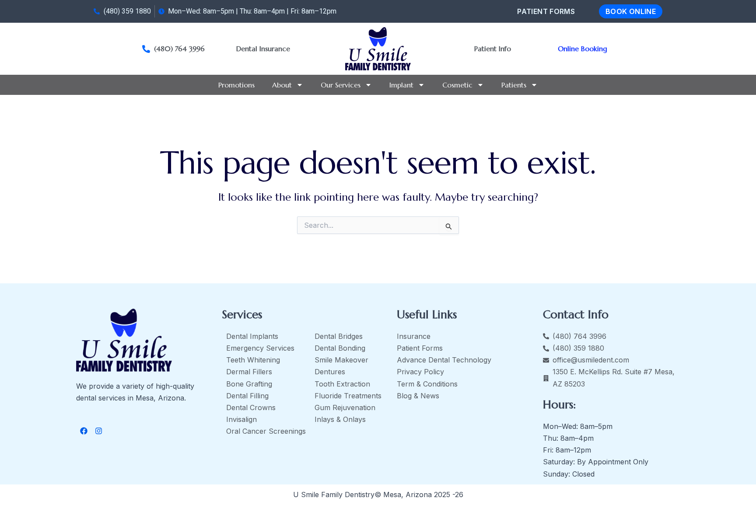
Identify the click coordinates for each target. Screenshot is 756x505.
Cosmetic (457, 84)
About (282, 84)
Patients (513, 84)
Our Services (340, 84)
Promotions (236, 84)
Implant (401, 84)
